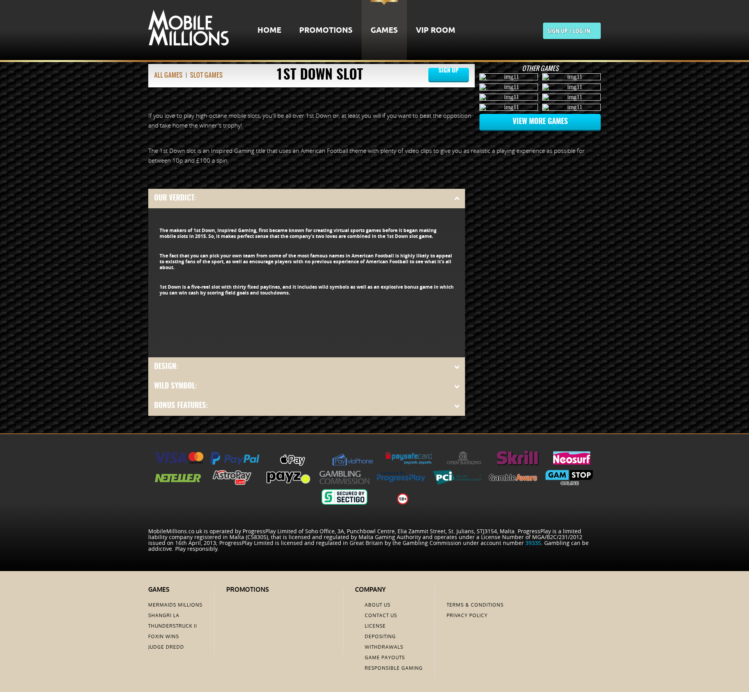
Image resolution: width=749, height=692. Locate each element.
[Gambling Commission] (344, 483)
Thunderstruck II (172, 626)
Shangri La (163, 615)
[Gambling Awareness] (513, 483)
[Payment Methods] (178, 463)
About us (377, 605)
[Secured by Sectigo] (344, 502)
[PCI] (456, 483)
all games (168, 75)
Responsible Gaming (394, 668)
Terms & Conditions (475, 605)
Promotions (326, 30)
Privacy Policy (467, 615)
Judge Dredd (166, 647)
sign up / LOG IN (571, 31)
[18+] (402, 502)
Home (269, 30)
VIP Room (435, 30)
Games (384, 30)
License (375, 626)
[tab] (306, 198)
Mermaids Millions (175, 605)
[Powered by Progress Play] (400, 483)
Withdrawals (384, 647)
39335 (533, 543)
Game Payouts (385, 657)
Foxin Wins (163, 636)
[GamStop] (569, 483)
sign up (448, 75)
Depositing (380, 636)
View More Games (540, 122)
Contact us (381, 615)
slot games (206, 75)
